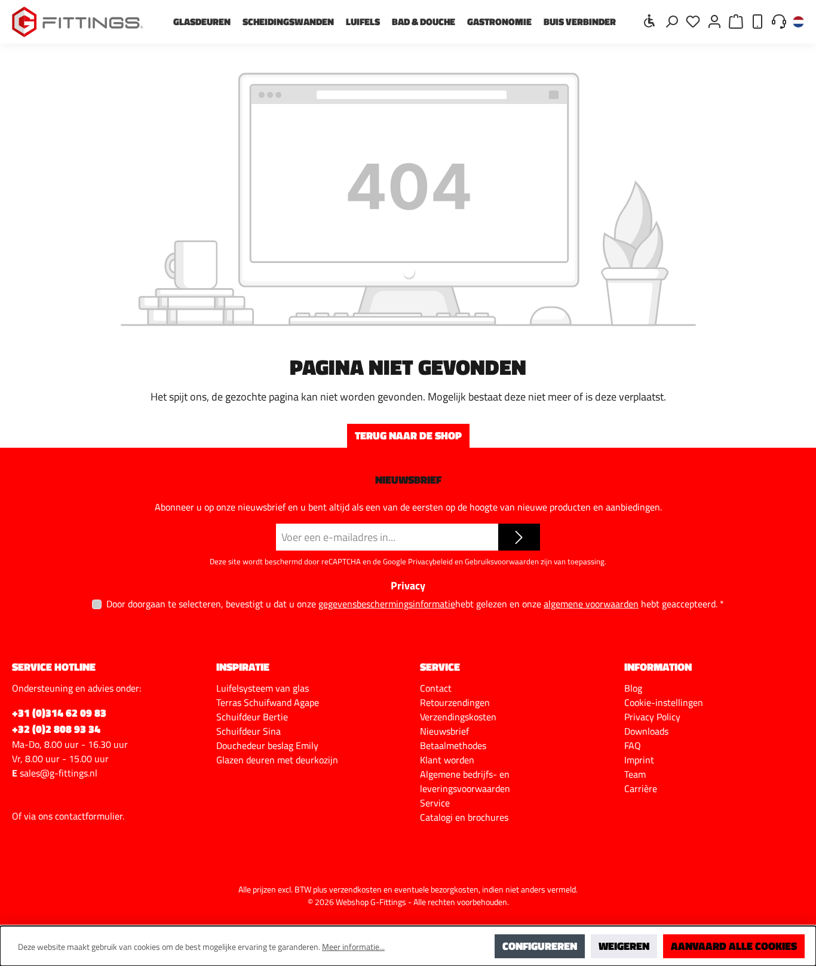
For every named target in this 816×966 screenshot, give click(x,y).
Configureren (539, 946)
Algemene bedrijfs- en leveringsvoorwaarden (465, 781)
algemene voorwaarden (591, 604)
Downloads (646, 731)
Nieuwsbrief (444, 731)
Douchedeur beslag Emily (267, 745)
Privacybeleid (430, 561)
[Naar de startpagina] (77, 22)
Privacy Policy (652, 717)
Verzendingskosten (458, 717)
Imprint (639, 760)
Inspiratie (242, 667)
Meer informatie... (353, 946)
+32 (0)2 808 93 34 (56, 729)
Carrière (640, 788)
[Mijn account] (714, 20)
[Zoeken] (671, 20)
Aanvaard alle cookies (734, 946)
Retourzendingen (455, 702)
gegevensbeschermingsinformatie (386, 604)
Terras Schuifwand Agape (267, 702)
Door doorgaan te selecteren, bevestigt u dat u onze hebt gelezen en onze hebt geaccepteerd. (415, 604)
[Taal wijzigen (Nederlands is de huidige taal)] (798, 22)
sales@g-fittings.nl (58, 773)
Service (435, 803)
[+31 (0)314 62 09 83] (757, 20)
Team (635, 774)
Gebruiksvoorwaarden (502, 561)
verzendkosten (355, 889)
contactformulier (88, 816)
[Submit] (519, 537)
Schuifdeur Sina (248, 731)
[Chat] (779, 20)
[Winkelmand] (736, 20)
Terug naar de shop (408, 435)
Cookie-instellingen (663, 702)
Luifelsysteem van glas (262, 688)
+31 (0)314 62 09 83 (59, 713)
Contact (436, 688)
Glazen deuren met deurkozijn (277, 760)
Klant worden (447, 760)
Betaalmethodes (453, 745)
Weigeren (624, 946)
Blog (633, 688)
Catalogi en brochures (464, 817)
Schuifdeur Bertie (252, 717)
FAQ (632, 745)
